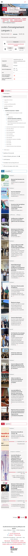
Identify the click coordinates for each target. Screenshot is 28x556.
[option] (14, 181)
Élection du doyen (15, 302)
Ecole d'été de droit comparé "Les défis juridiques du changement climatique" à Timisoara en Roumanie (17, 267)
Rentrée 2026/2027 (16, 192)
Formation (24, 18)
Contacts (11, 535)
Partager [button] (15, 517)
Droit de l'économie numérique (16, 21)
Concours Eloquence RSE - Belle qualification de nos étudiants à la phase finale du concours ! (17, 366)
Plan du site (7, 540)
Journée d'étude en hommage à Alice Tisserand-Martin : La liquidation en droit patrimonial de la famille (17, 458)
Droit (4, 21)
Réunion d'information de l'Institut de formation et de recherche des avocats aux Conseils (17, 486)
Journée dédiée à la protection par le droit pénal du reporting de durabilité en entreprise (17, 392)
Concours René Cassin (16, 317)
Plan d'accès (18, 535)
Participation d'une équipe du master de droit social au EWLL (18, 334)
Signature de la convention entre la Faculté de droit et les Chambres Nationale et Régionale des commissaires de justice (18, 412)
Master (11, 19)
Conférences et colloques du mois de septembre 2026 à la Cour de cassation (17, 220)
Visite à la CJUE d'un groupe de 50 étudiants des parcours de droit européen (17, 380)
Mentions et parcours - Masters (20, 19)
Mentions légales (15, 540)
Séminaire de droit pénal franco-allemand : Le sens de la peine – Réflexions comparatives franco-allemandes (17, 232)
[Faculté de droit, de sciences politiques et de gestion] (4, 9)
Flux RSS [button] (22, 517)
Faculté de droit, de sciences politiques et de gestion (11, 18)
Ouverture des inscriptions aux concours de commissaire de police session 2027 (17, 207)
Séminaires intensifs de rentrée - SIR (17, 432)
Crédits (22, 540)
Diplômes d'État (6, 19)
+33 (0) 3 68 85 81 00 (15, 533)
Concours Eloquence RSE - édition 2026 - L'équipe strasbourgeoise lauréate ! (17, 246)
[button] (25, 2)
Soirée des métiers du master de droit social (16, 353)
